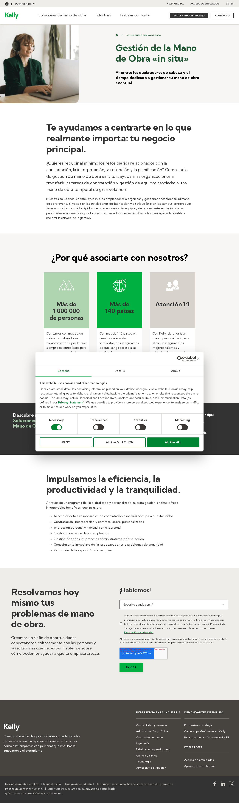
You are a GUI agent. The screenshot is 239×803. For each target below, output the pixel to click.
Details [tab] (119, 370)
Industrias (102, 15)
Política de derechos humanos (24, 788)
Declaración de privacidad (138, 632)
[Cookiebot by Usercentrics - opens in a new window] (180, 358)
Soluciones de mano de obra (62, 15)
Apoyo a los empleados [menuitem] (199, 766)
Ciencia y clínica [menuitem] (146, 755)
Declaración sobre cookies (22, 784)
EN (227, 3)
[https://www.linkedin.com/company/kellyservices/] (223, 785)
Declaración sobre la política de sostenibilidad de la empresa (134, 784)
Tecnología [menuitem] (143, 761)
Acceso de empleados (204, 3)
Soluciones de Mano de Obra (143, 35)
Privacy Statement (70, 402)
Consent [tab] (64, 370)
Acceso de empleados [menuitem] (199, 760)
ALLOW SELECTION (119, 442)
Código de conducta (78, 784)
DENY (66, 442)
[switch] (98, 427)
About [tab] (175, 370)
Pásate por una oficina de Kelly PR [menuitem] (206, 737)
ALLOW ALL (173, 442)
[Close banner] (198, 358)
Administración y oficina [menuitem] (152, 731)
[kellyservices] (214, 785)
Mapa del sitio (52, 784)
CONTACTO (222, 15)
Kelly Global (175, 3)
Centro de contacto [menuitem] (149, 737)
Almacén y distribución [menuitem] (151, 767)
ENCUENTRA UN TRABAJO (189, 15)
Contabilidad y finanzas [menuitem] (151, 725)
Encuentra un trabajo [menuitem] (198, 725)
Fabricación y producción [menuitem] (153, 749)
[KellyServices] (231, 785)
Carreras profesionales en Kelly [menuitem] (205, 731)
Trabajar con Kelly (135, 15)
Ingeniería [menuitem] (142, 743)
